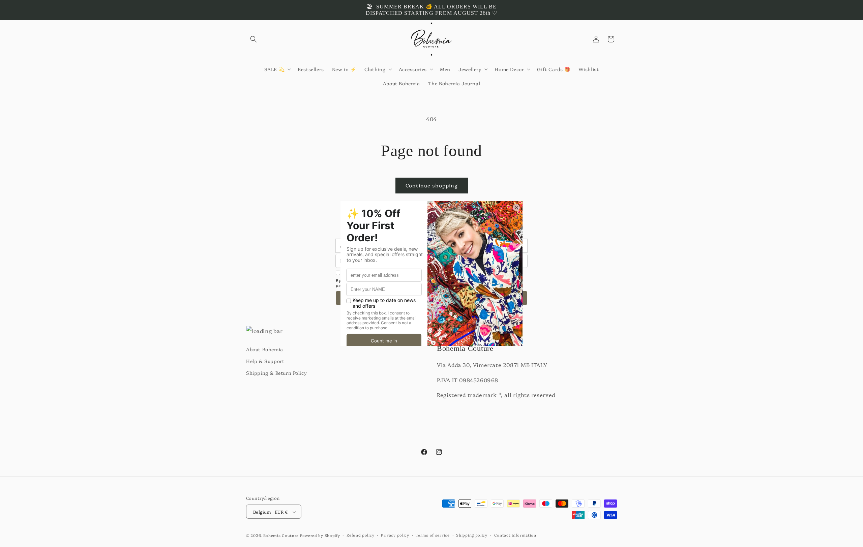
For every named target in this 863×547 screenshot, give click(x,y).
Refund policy (360, 535)
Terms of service (432, 535)
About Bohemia (264, 349)
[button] (253, 39)
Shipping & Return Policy (276, 373)
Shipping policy (471, 535)
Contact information (515, 535)
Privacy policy (395, 535)
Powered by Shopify (320, 535)
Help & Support (265, 361)
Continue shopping (432, 185)
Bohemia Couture (281, 535)
